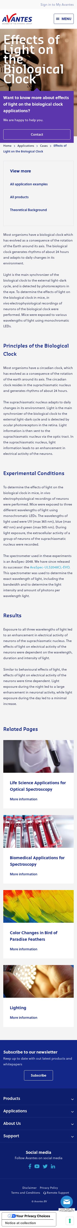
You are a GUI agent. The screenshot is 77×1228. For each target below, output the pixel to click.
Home (7, 145)
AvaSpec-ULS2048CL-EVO (49, 567)
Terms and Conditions (25, 1192)
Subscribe (38, 1075)
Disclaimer (29, 1188)
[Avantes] (17, 19)
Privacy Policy (49, 1188)
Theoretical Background (28, 209)
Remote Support (57, 1192)
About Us (12, 1123)
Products (11, 1098)
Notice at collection (20, 1223)
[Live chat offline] (68, 1203)
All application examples (29, 184)
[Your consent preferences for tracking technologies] (70, 1221)
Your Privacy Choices (33, 1216)
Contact (37, 134)
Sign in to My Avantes (57, 4)
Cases (44, 145)
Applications (25, 145)
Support (11, 1136)
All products (19, 197)
